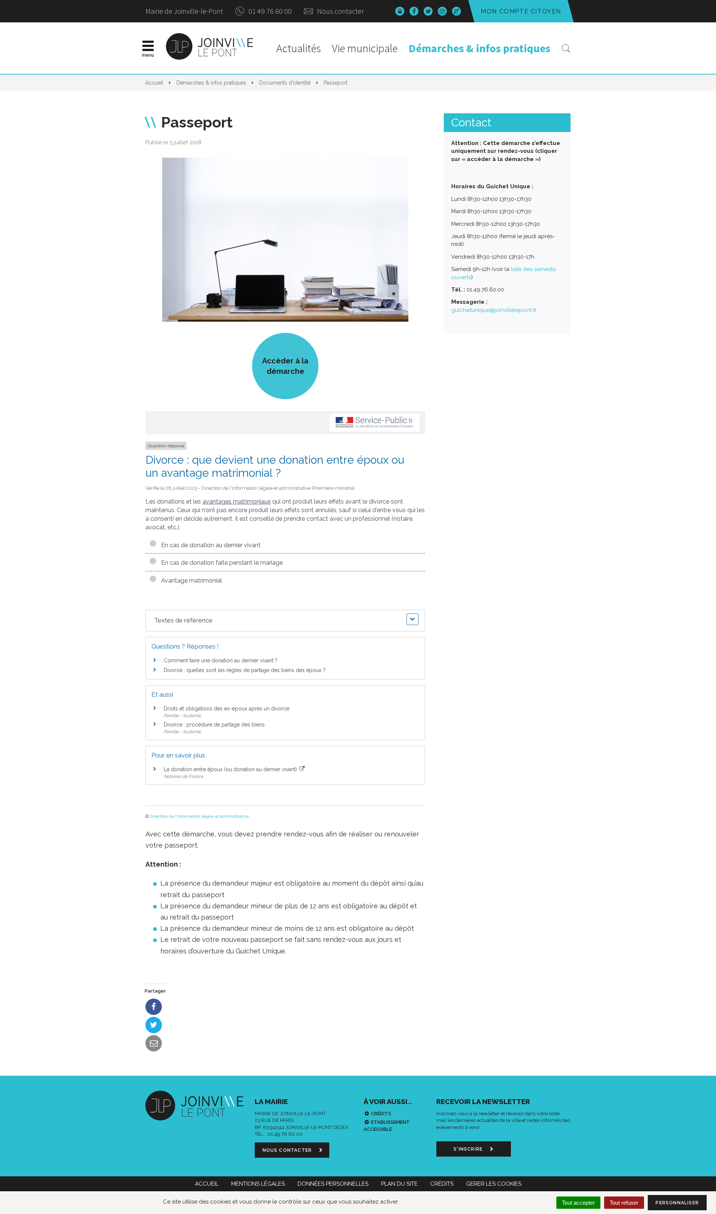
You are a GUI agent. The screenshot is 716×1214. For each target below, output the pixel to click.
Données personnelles (333, 1183)
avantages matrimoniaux (236, 501)
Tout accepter (578, 1202)
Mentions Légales (258, 1183)
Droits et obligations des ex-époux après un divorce (226, 709)
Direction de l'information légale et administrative (199, 816)
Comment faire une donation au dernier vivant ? (220, 660)
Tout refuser (624, 1202)
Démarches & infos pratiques (479, 48)
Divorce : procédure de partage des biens (214, 725)
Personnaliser (677, 1202)
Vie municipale (365, 48)
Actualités (298, 48)
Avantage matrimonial (190, 580)
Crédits (381, 1113)
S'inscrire (468, 1149)
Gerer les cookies (493, 1183)
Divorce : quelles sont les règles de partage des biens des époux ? (245, 670)
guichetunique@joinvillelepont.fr (494, 310)
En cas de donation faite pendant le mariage (220, 562)
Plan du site (399, 1183)
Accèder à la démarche (285, 366)
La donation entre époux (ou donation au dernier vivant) (231, 769)
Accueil (207, 1183)
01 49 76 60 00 (269, 11)
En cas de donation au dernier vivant (209, 545)
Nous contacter (339, 11)
